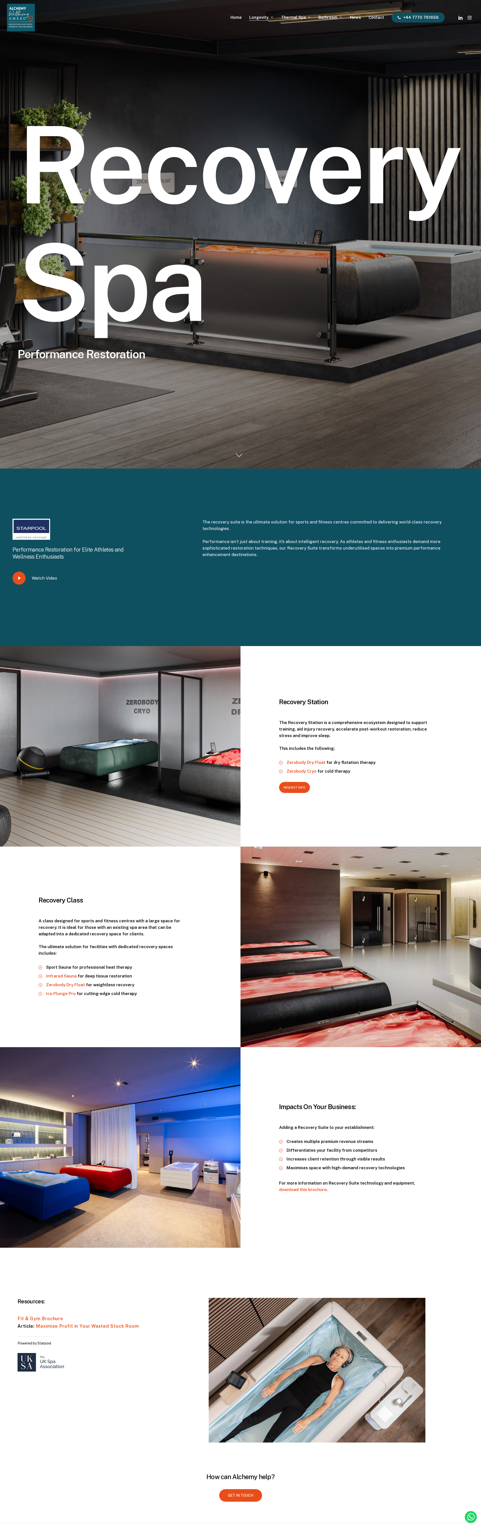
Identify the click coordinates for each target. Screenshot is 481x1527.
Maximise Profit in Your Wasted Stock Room (87, 1326)
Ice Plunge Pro (61, 993)
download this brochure (303, 1189)
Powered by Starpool (34, 1343)
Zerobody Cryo (301, 771)
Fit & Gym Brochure (40, 1318)
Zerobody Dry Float (306, 762)
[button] (294, 787)
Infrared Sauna (61, 975)
